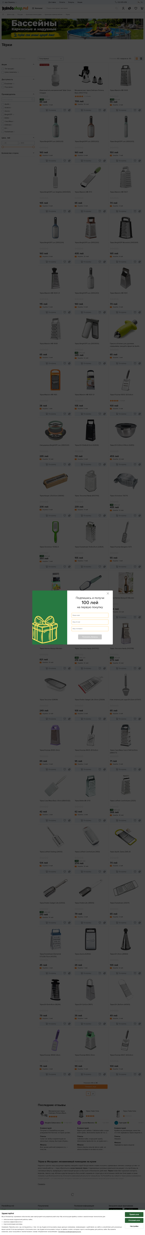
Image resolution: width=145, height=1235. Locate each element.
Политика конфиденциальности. (69, 1232)
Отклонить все (134, 1220)
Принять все (134, 1214)
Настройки (134, 1226)
